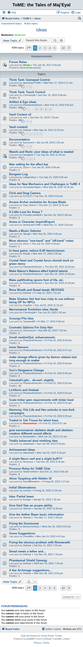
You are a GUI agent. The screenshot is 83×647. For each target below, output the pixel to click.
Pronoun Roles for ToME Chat (29, 468)
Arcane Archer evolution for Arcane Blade (37, 202)
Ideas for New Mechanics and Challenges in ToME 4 (44, 184)
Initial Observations (22, 487)
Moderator (20, 35)
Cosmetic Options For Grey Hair (31, 327)
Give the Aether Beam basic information (36, 514)
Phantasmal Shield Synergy (28, 560)
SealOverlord (30, 471)
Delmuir (27, 130)
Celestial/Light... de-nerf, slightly (31, 380)
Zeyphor (27, 305)
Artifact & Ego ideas (22, 102)
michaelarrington (32, 187)
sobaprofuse (30, 177)
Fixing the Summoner (24, 523)
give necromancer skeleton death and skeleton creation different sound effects (41, 432)
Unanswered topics (11, 23)
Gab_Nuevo (29, 205)
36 (46, 109)
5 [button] (54, 48)
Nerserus (28, 461)
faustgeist (28, 154)
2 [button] (40, 48)
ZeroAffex (28, 536)
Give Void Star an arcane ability (30, 505)
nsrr (25, 117)
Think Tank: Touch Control (27, 92)
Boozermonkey (31, 526)
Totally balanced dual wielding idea (33, 440)
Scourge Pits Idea (21, 318)
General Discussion (30, 67)
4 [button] (49, 48)
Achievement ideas (22, 449)
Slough (26, 233)
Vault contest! (18, 127)
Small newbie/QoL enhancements (32, 337)
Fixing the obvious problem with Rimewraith (39, 542)
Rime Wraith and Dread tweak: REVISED (36, 290)
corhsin (27, 490)
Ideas (41, 29)
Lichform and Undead (24, 390)
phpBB (29, 639)
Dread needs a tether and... (27, 551)
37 (50, 109)
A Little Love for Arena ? (25, 212)
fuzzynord (28, 142)
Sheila (26, 65)
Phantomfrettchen (32, 105)
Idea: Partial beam (21, 496)
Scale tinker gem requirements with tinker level (41, 400)
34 (36, 109)
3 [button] (45, 48)
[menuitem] (11, 12)
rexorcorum (29, 330)
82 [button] (63, 48)
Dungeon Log (18, 174)
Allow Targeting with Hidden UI (30, 478)
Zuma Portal (47, 635)
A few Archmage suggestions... (30, 570)
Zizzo (26, 167)
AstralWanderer (31, 481)
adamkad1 (28, 443)
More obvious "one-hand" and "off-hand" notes (41, 240)
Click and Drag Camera (25, 193)
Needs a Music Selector (25, 230)
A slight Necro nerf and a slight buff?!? (35, 458)
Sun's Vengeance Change (26, 370)
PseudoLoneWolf (32, 215)
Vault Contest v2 (20, 114)
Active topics (31, 23)
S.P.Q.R (27, 196)
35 (41, 109)
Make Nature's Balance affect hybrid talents (38, 271)
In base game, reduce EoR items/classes (37, 250)
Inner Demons (18, 347)
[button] (28, 47)
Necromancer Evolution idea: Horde (33, 309)
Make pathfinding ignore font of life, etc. (36, 280)
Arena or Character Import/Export (32, 221)
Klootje (26, 253)
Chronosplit (29, 95)
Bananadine (29, 436)
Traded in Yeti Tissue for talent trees (33, 420)
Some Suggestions (22, 533)
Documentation (19, 139)
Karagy (27, 499)
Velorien (27, 508)
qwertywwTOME (32, 82)
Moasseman (30, 423)
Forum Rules (18, 62)
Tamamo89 (29, 321)
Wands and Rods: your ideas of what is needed (41, 151)
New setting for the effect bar (28, 164)
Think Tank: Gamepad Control (29, 79)
